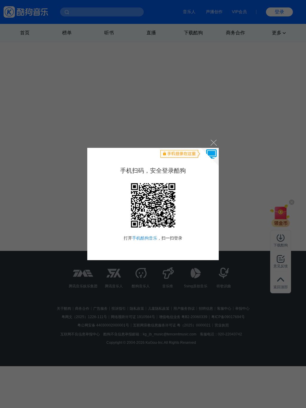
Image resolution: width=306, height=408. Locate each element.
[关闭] (213, 142)
